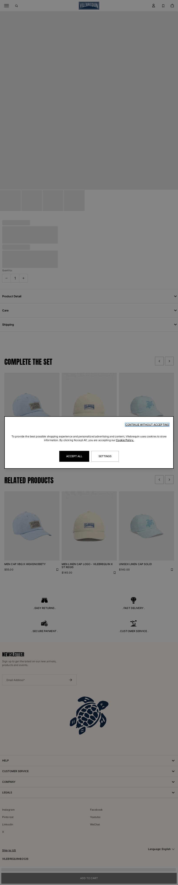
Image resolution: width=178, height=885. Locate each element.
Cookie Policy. (125, 440)
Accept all (74, 456)
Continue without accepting (147, 424)
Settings (105, 456)
